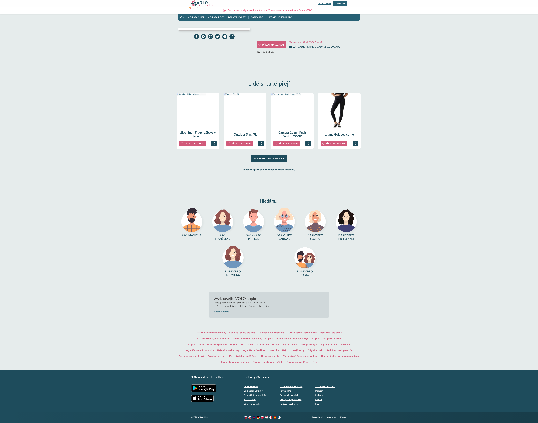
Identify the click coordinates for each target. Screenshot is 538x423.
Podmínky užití (318, 417)
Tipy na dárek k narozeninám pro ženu (340, 356)
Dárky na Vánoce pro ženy (242, 333)
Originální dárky (316, 350)
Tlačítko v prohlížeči (289, 404)
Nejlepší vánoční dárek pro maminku (261, 350)
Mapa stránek (332, 417)
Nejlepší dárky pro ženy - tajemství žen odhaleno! (325, 344)
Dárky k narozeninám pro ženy (211, 333)
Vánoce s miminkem (253, 404)
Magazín (319, 391)
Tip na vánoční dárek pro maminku (300, 356)
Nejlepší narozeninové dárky (199, 350)
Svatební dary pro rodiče (220, 356)
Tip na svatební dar (270, 356)
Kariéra (318, 400)
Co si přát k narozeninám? (255, 395)
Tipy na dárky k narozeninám (235, 362)
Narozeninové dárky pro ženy (247, 339)
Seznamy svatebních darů (191, 356)
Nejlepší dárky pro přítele (284, 344)
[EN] (254, 417)
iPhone (217, 312)
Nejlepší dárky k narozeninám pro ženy (207, 344)
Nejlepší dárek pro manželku (326, 339)
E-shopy (319, 395)
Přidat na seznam (273, 45)
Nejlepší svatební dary (228, 350)
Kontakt (343, 417)
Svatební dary (250, 400)
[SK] (249, 417)
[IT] (270, 417)
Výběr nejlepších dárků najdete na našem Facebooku (269, 170)
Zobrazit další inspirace (269, 158)
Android (225, 312)
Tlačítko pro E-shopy (325, 387)
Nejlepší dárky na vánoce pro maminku (249, 344)
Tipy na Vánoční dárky (290, 395)
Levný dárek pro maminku (271, 333)
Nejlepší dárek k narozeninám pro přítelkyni (287, 339)
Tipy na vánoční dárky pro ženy (302, 362)
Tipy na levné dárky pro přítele (268, 362)
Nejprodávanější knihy (293, 350)
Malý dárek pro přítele (331, 333)
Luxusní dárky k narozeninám (302, 333)
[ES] (275, 417)
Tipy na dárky (286, 391)
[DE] (258, 417)
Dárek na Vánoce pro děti (291, 387)
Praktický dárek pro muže (340, 350)
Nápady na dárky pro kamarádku (213, 339)
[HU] (266, 417)
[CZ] (245, 417)
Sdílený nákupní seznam (290, 400)
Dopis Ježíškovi (251, 387)
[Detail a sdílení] (214, 143)
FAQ (317, 404)
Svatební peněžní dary (247, 356)
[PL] (262, 417)
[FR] (279, 417)
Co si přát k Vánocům (253, 391)
